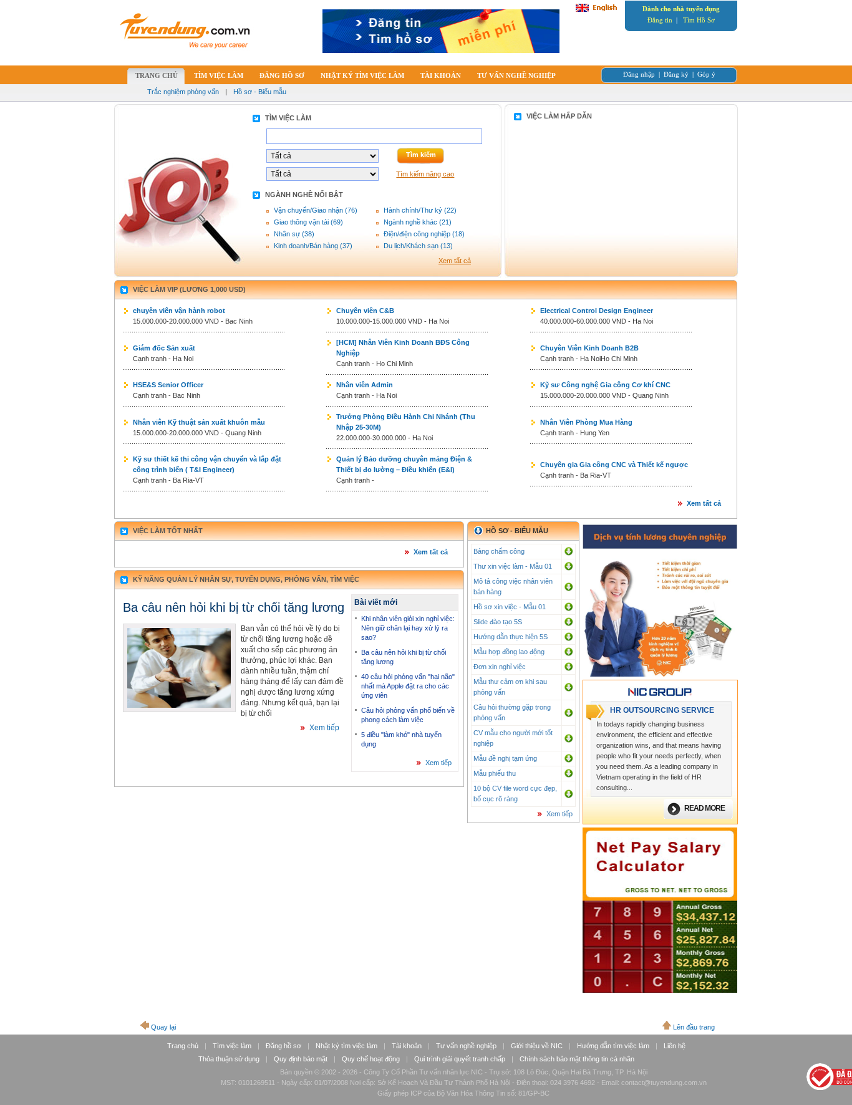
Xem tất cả (454, 260)
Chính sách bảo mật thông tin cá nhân (577, 1059)
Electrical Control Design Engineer (596, 310)
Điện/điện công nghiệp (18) (424, 234)
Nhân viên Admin (364, 384)
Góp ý (706, 74)
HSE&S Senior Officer (168, 384)
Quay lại (163, 1027)
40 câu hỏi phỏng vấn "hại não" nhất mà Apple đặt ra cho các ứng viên (408, 686)
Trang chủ (182, 1046)
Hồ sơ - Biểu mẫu (259, 91)
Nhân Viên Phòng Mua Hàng (586, 422)
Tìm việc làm (232, 1046)
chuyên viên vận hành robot (179, 310)
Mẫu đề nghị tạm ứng (505, 758)
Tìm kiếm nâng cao (425, 174)
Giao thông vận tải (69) (308, 222)
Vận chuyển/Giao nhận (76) (315, 210)
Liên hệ (674, 1046)
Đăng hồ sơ (283, 1046)
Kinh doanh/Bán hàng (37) (313, 245)
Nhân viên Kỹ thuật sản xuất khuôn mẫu (199, 422)
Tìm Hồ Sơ (699, 20)
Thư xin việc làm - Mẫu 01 (512, 566)
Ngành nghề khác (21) (418, 222)
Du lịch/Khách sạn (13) (418, 245)
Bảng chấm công (499, 551)
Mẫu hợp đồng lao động (509, 651)
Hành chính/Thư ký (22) (420, 210)
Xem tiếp (324, 727)
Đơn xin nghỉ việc (499, 666)
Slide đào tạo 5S (497, 621)
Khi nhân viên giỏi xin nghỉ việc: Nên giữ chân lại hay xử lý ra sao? (408, 628)
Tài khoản (407, 1046)
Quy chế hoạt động (371, 1059)
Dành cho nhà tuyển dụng (681, 8)
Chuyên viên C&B (365, 310)
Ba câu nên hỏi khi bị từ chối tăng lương (233, 607)
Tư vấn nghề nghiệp (466, 1046)
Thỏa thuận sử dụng (228, 1059)
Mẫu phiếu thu (494, 773)
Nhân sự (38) (294, 234)
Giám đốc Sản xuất (164, 348)
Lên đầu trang (694, 1027)
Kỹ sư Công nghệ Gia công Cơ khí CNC (605, 384)
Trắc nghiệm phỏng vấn (183, 91)
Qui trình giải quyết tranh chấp (459, 1059)
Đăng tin (659, 20)
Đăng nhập (639, 74)
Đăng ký (676, 74)
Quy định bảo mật (300, 1059)
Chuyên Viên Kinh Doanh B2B (589, 348)
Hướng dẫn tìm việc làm (613, 1046)
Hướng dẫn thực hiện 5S (510, 636)
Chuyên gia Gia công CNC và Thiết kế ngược (614, 464)
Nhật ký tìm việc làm (346, 1046)
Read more (704, 808)
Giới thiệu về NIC (537, 1046)
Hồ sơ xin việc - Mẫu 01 (509, 606)
